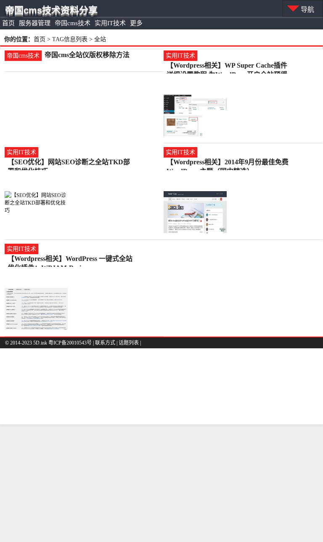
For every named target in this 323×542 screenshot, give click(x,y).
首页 (8, 23)
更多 (136, 23)
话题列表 (129, 343)
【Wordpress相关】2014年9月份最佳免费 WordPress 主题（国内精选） (228, 162)
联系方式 (105, 343)
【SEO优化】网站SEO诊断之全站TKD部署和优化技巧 (69, 162)
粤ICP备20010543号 (70, 343)
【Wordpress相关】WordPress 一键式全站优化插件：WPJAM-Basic (70, 259)
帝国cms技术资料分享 (51, 10)
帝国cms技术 (72, 23)
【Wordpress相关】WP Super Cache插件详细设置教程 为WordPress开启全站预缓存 (227, 66)
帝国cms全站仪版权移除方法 (87, 54)
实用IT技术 (110, 23)
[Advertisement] (161, 483)
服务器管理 (34, 23)
